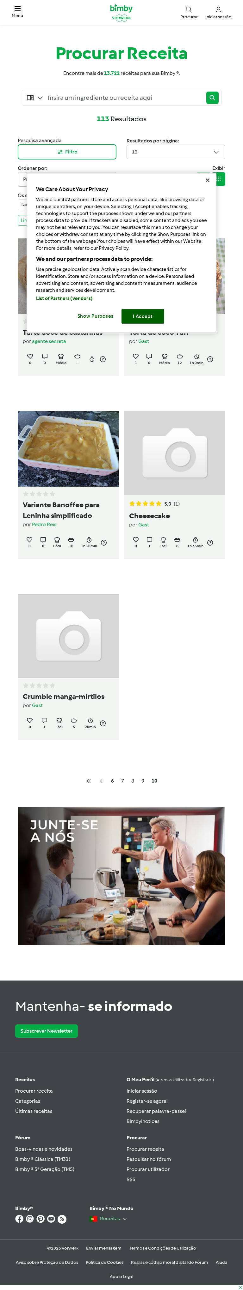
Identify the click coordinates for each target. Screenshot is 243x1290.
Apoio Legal (121, 1276)
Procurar (137, 1138)
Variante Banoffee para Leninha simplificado (61, 510)
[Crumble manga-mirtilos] (68, 636)
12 (135, 152)
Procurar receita (34, 1091)
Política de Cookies (104, 1262)
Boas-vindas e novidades (43, 1149)
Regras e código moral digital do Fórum (169, 1262)
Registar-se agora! (147, 1101)
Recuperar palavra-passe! (156, 1111)
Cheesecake (149, 515)
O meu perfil (170, 1080)
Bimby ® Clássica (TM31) (42, 1159)
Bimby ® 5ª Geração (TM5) (44, 1169)
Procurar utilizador (148, 1169)
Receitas (25, 1080)
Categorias (27, 1101)
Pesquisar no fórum (149, 1159)
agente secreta (49, 341)
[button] (17, 12)
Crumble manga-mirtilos (63, 696)
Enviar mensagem (104, 1248)
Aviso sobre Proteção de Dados (47, 1262)
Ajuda (221, 1262)
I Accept (143, 316)
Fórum (22, 1138)
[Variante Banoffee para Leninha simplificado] (68, 449)
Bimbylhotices (143, 1121)
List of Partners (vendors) (64, 298)
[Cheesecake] (174, 453)
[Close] (208, 180)
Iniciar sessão (142, 1091)
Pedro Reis (44, 524)
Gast (143, 341)
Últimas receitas (33, 1111)
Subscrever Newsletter (46, 1031)
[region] (121, 253)
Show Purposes (96, 316)
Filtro (71, 152)
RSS (131, 1179)
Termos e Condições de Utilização (162, 1248)
